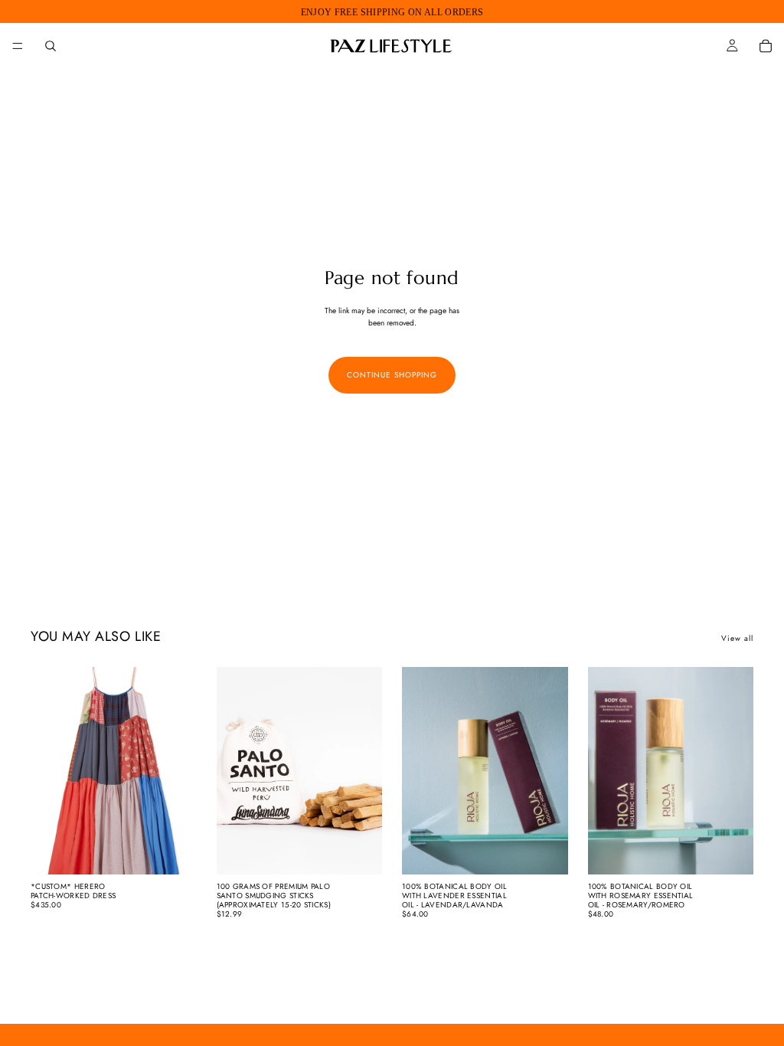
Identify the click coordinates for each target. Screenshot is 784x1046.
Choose (186, 850)
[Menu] (17, 46)
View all (737, 638)
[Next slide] (180, 770)
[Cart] (765, 46)
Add (371, 850)
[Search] (50, 46)
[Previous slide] (47, 770)
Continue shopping (392, 375)
